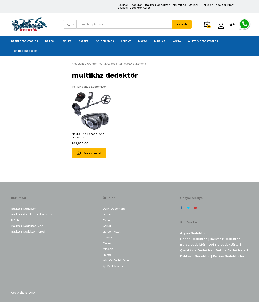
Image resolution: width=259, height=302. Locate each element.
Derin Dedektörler (24, 41)
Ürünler (193, 4)
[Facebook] (181, 208)
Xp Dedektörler (25, 51)
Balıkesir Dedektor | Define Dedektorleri (212, 256)
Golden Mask (105, 41)
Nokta (176, 41)
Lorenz (126, 41)
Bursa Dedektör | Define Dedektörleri (210, 244)
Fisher (67, 41)
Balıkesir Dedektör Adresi (134, 7)
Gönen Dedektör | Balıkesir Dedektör (210, 239)
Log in (231, 24)
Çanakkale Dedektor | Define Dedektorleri (214, 250)
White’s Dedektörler (203, 41)
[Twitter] (188, 208)
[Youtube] (195, 208)
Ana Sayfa (78, 63)
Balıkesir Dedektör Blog (218, 4)
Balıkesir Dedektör (129, 4)
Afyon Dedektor (193, 233)
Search (182, 24)
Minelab (159, 41)
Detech (50, 41)
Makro (142, 41)
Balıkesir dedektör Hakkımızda (165, 4)
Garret (84, 41)
